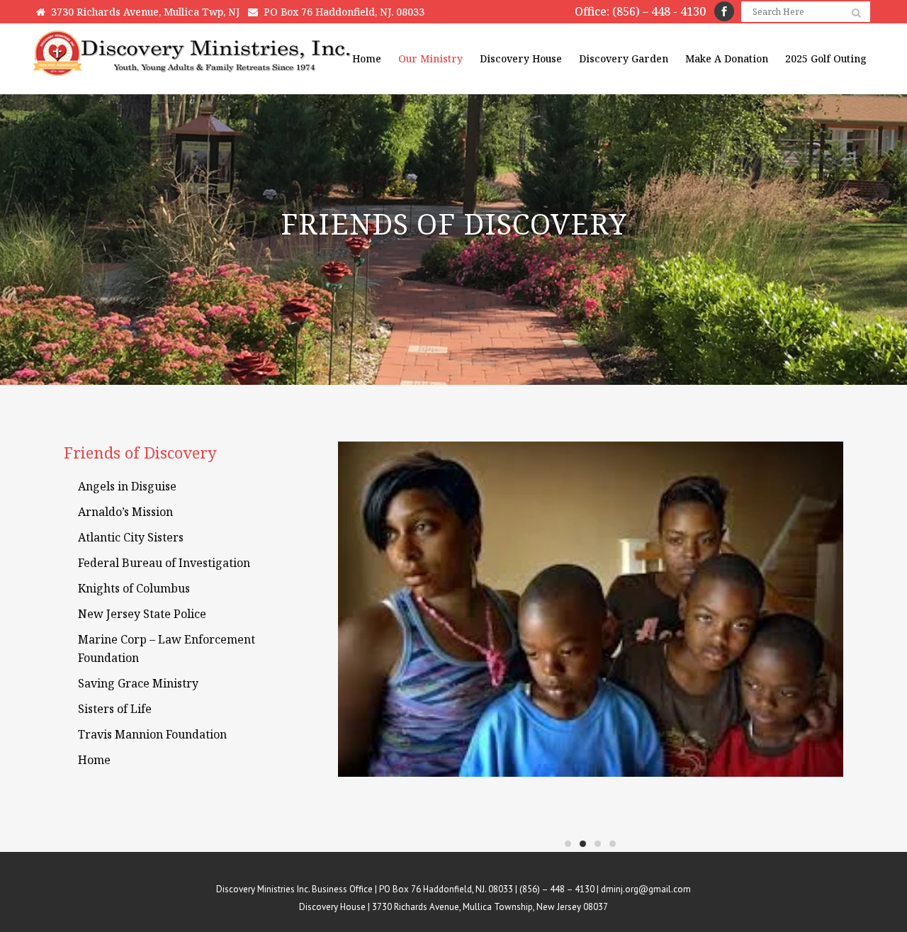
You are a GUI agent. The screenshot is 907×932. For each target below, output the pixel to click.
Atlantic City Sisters (131, 537)
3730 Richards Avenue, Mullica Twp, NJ (142, 11)
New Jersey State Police (142, 614)
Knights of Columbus (134, 588)
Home (94, 760)
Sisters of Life (115, 709)
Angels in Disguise (127, 486)
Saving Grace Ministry (138, 683)
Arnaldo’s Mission (125, 512)
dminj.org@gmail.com (646, 889)
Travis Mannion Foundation (152, 734)
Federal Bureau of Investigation (164, 563)
